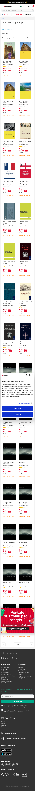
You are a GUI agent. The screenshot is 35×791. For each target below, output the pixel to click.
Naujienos (28, 14)
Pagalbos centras (6, 674)
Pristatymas (4, 669)
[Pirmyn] (31, 644)
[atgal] (4, 644)
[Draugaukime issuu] (17, 765)
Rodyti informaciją (24, 403)
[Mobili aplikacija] (6, 754)
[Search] (33, 10)
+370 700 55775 (11, 653)
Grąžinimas (4, 671)
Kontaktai (20, 674)
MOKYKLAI (19, 14)
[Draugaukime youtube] (13, 765)
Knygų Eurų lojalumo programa (15, 738)
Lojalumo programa (6, 681)
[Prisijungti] (29, 6)
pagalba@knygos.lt (12, 658)
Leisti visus (17, 408)
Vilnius (3, 722)
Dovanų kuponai (5, 679)
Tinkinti (16, 414)
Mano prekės (5, 672)
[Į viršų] (31, 779)
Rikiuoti (30, 38)
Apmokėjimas (5, 667)
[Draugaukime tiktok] (9, 765)
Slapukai (20, 671)
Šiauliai (3, 727)
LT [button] (22, 6)
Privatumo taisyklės (23, 672)
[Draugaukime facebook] (2, 765)
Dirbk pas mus (22, 678)
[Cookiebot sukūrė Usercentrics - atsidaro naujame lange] (25, 375)
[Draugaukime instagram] (6, 765)
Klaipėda (3, 725)
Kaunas (3, 723)
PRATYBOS (7, 14)
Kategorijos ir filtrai (10, 38)
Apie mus (20, 667)
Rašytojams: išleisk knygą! (25, 676)
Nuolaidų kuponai (6, 683)
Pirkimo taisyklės (22, 669)
